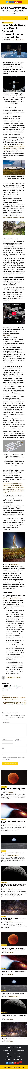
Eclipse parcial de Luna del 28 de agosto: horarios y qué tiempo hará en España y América (13, 790)
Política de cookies (20, 1050)
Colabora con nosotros (13, 1056)
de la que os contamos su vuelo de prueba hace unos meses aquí (14, 146)
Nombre (4, 739)
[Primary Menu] (2, 18)
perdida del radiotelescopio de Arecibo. (13, 217)
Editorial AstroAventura (13, 855)
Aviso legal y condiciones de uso (13, 1047)
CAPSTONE (6, 335)
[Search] (26, 18)
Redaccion (10, 792)
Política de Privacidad (8, 1050)
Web (3, 748)
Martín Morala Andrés (17, 40)
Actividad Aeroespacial (7, 22)
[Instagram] (12, 2)
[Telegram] (18, 2)
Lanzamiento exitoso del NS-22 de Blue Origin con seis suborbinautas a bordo (14, 702)
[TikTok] (20, 2)
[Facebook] (10, 2)
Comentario (5, 722)
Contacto (8, 1053)
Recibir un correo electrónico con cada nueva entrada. (13, 758)
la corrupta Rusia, (15, 564)
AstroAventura (14, 8)
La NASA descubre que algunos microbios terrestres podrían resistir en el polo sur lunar (13, 885)
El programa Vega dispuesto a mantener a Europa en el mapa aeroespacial (13, 697)
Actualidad (4, 786)
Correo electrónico (18, 741)
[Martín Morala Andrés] (3, 677)
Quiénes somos (17, 1053)
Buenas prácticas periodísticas (13, 1059)
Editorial (4, 851)
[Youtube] (15, 2)
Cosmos (3, 819)
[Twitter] (7, 2)
